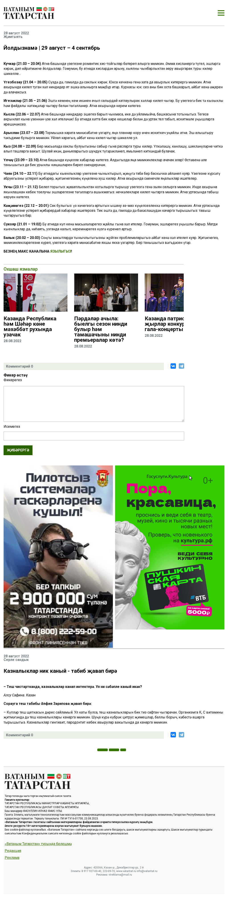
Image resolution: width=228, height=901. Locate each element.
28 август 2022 (16, 33)
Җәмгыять (13, 37)
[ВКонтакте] (173, 366)
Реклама (12, 858)
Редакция (13, 851)
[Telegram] (181, 366)
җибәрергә (18, 450)
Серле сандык (16, 660)
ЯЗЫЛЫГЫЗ (60, 251)
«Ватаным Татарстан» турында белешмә (38, 844)
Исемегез (12, 426)
